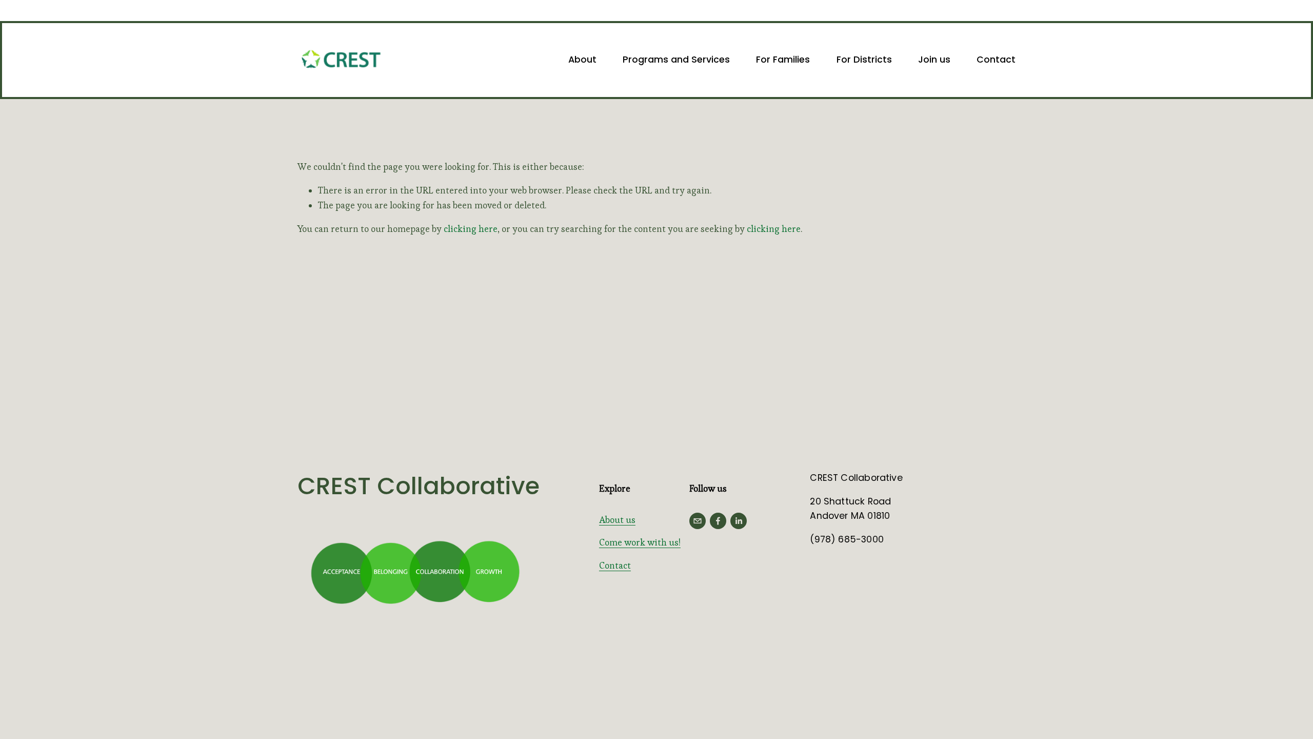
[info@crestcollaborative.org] (697, 521)
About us (617, 520)
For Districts (864, 59)
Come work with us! (640, 542)
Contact (996, 59)
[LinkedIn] (738, 521)
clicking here (471, 229)
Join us (934, 59)
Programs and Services (676, 59)
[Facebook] (718, 521)
